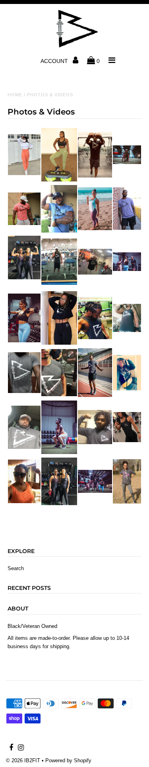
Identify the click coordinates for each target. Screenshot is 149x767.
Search (16, 568)
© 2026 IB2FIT (23, 760)
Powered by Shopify (68, 760)
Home (15, 94)
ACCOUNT (55, 61)
